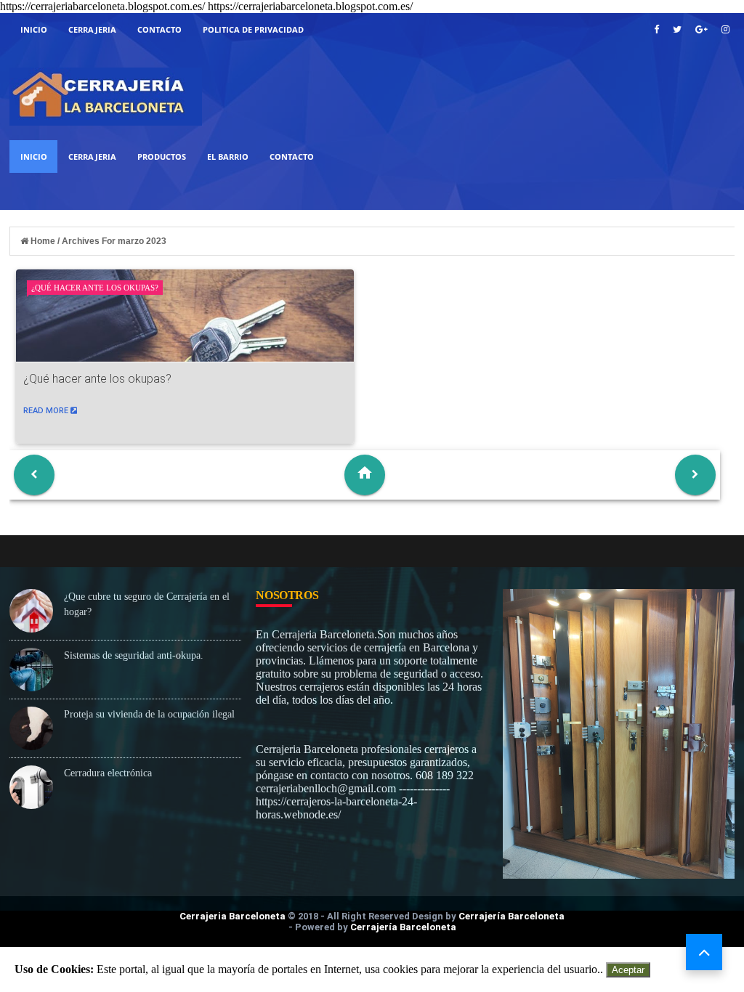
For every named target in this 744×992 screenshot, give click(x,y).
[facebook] (656, 29)
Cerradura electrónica (108, 773)
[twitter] (677, 29)
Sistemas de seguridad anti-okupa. (133, 655)
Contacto (159, 29)
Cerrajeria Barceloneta (232, 916)
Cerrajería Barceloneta (511, 916)
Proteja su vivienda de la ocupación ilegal (149, 714)
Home (42, 241)
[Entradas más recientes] (34, 475)
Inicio (33, 29)
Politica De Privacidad (253, 29)
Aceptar (628, 969)
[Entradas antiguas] (695, 475)
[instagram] (725, 29)
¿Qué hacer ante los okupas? (94, 287)
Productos (161, 156)
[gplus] (701, 29)
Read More (46, 410)
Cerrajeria (92, 156)
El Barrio (227, 156)
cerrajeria (92, 29)
